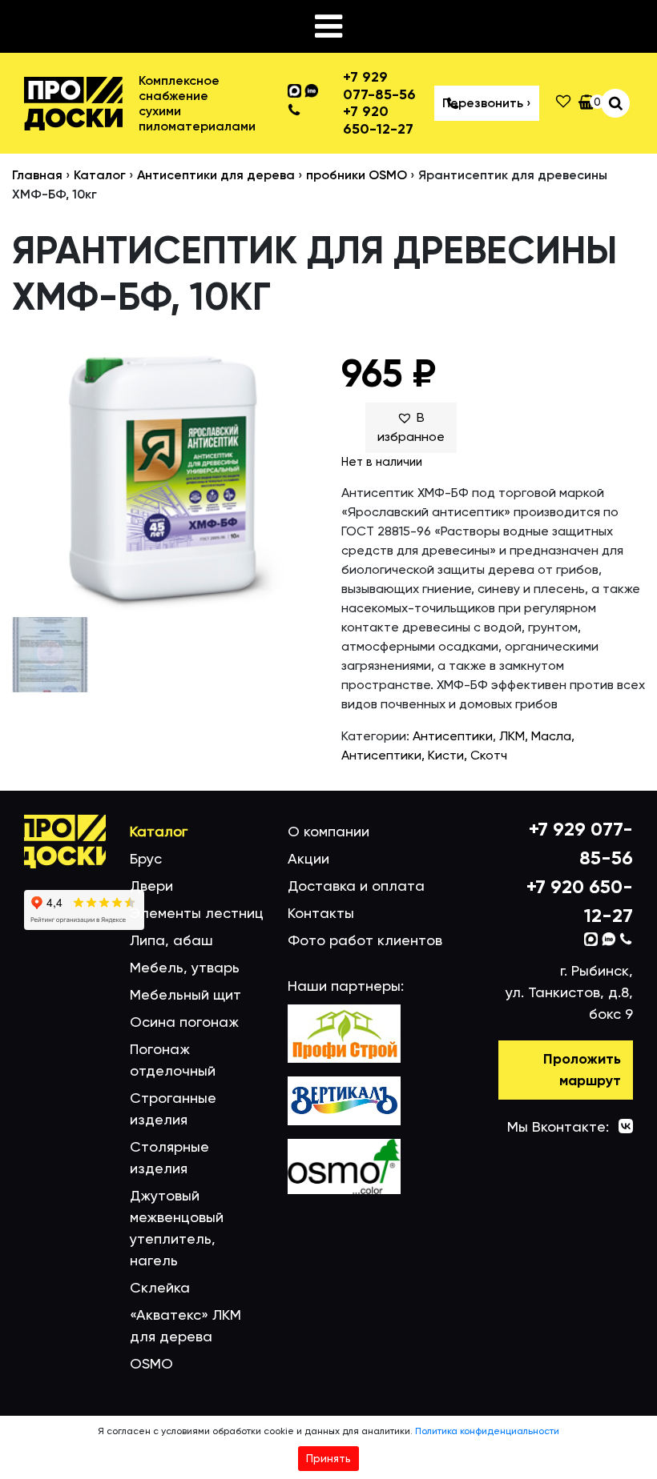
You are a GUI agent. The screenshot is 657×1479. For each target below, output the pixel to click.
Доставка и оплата (356, 885)
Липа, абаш (171, 940)
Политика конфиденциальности (487, 1431)
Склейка (160, 1287)
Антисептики (453, 736)
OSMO (151, 1363)
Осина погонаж (184, 1021)
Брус (146, 858)
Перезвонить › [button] (486, 102)
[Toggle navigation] (328, 26)
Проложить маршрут (582, 1069)
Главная (37, 174)
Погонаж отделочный (173, 1059)
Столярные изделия (169, 1157)
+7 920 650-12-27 (378, 120)
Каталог (100, 174)
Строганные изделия (173, 1108)
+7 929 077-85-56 (379, 86)
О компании (328, 831)
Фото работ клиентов (365, 940)
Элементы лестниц (197, 912)
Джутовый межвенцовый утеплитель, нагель (177, 1228)
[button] (411, 427)
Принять (328, 1458)
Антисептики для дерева (216, 174)
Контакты (321, 912)
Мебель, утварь (185, 967)
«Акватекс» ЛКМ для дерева (185, 1325)
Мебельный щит (185, 994)
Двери (151, 885)
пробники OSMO (356, 174)
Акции (308, 858)
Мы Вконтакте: (558, 1126)
